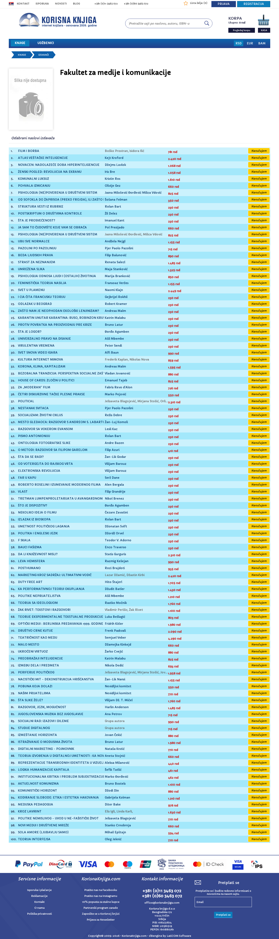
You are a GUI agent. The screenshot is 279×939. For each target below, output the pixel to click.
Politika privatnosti (39, 913)
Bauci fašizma (30, 547)
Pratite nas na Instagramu (100, 896)
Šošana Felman (116, 199)
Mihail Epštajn (115, 832)
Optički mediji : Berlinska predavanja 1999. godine (60, 624)
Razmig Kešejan (116, 561)
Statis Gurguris (115, 554)
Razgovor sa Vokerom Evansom (45, 429)
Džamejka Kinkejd (118, 644)
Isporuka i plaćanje (39, 890)
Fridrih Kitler (114, 624)
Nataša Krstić (115, 749)
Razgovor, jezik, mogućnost (42, 707)
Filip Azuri (112, 450)
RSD (238, 43)
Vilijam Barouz (115, 464)
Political (26, 401)
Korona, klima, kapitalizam (41, 366)
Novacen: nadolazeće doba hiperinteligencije (58, 165)
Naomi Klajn (114, 290)
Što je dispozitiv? (32, 505)
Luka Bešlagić (115, 617)
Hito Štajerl (113, 582)
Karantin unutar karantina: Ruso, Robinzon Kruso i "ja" (67, 318)
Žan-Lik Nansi (115, 679)
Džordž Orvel (114, 533)
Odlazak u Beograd (35, 304)
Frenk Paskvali (115, 630)
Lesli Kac (111, 429)
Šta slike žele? (30, 700)
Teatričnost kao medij (37, 637)
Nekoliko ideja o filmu (37, 512)
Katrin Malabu (115, 318)
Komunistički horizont (37, 790)
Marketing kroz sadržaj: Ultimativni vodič (55, 575)
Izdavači (43, 54)
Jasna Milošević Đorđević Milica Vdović (133, 192)
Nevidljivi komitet (118, 686)
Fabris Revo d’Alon (118, 387)
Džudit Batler (115, 589)
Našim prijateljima (34, 693)
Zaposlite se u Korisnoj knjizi (100, 913)
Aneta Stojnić (115, 756)
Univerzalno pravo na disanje (44, 338)
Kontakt (23, 3)
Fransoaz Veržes (116, 283)
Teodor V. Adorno (118, 540)
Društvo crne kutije (35, 630)
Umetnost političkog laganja (44, 526)
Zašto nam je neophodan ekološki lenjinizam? (58, 311)
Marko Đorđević (116, 776)
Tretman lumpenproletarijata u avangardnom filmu (65, 498)
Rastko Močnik (116, 603)
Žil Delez (111, 213)
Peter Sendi (113, 345)
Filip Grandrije (115, 491)
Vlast (23, 491)
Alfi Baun (112, 352)
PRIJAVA (224, 4)
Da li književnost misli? (38, 554)
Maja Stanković (116, 269)
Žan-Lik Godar (115, 457)
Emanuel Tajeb (116, 380)
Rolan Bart (113, 206)
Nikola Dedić (114, 665)
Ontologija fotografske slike (44, 443)
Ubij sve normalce (34, 241)
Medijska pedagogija (35, 804)
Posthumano (29, 568)
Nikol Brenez (114, 498)
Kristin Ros (112, 179)
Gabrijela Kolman (117, 797)
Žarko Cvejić (114, 651)
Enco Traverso (115, 547)
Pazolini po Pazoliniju (37, 248)
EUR (250, 43)
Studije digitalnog (34, 728)
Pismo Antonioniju (34, 436)
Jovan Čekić (113, 735)
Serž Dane (112, 478)
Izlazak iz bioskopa (34, 519)
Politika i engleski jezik (38, 533)
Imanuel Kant (114, 220)
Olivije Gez (113, 186)
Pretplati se (223, 914)
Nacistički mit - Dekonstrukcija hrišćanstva (56, 679)
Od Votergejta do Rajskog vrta (45, 464)
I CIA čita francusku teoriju (41, 297)
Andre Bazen (114, 443)
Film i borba (28, 151)
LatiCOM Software (179, 936)
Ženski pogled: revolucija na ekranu (49, 172)
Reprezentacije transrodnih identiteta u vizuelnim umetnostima (76, 763)
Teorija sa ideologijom (38, 603)
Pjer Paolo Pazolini (119, 248)
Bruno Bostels (115, 783)
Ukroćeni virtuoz (33, 651)
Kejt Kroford (114, 158)
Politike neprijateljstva (39, 596)
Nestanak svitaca (33, 408)
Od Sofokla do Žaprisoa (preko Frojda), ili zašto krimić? (66, 199)
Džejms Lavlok (115, 165)
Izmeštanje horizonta (37, 735)
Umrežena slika (31, 269)
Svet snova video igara (38, 352)
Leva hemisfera (31, 561)
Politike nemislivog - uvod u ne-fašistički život (58, 818)
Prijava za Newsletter (101, 919)
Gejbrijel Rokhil (116, 297)
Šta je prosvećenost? (36, 220)
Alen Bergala (114, 484)
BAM (262, 43)
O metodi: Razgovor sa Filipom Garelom (52, 450)
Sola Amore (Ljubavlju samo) (43, 832)
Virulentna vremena (36, 345)
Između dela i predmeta (38, 665)
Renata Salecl (115, 262)
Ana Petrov (113, 714)
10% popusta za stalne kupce (100, 902)
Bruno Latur (114, 325)
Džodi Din (112, 790)
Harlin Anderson (117, 707)
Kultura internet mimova (40, 359)
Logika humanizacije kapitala (43, 770)
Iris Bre (110, 172)
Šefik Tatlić (113, 770)
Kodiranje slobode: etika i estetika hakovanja (58, 797)
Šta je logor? (29, 332)
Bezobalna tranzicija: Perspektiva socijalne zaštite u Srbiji (70, 373)
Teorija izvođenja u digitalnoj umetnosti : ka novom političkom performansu (86, 756)
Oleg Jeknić (113, 839)
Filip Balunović (115, 255)
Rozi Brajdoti (115, 568)
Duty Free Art (30, 582)
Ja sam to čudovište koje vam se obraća (52, 227)
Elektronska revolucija (39, 471)
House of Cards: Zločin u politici (46, 380)
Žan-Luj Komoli (116, 422)
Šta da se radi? (31, 457)
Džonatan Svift (116, 526)
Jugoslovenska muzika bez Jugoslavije (50, 714)
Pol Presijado (114, 227)
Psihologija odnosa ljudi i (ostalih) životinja (57, 276)
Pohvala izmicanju (34, 186)
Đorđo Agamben (117, 332)
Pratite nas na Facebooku (100, 890)
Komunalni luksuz (33, 179)
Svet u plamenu (31, 290)
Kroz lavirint (29, 811)
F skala (24, 540)
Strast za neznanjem (36, 262)
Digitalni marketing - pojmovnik (46, 749)
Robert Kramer (116, 304)
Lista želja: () (198, 2)
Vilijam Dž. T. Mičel (119, 700)
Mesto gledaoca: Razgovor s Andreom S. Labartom (63, 422)
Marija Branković (117, 276)
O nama (39, 908)
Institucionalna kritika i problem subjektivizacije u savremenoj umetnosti (83, 776)
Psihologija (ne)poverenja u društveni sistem (57, 192)
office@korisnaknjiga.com (162, 902)
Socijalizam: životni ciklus (40, 415)
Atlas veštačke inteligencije (43, 158)
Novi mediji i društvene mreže (43, 825)
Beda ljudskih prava (35, 255)
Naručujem (259, 151)
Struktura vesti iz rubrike (40, 206)
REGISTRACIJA (253, 4)
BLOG (76, 3)
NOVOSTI (61, 3)
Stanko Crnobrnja (118, 825)
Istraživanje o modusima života (45, 742)
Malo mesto (28, 644)
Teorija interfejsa (34, 839)
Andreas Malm (115, 311)
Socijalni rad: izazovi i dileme (43, 721)
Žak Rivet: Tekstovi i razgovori (44, 610)
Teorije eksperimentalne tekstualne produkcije (60, 617)
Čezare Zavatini (116, 512)
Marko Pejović (115, 394)
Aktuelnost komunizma (38, 783)
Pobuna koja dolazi (35, 686)
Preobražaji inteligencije (40, 658)
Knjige (22, 54)
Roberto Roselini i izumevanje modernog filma (59, 484)
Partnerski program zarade (101, 908)
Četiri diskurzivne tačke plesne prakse (51, 394)
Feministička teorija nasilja (42, 283)
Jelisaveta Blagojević (120, 818)
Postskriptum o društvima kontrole (50, 213)
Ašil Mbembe (114, 338)
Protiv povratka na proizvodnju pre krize (55, 325)
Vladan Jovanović (117, 373)
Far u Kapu (27, 478)
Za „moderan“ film (34, 387)
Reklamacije (39, 896)
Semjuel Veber (115, 637)
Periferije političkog (36, 672)
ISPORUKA (42, 3)
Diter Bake (113, 804)
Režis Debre (113, 415)
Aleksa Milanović (117, 763)
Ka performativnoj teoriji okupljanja (51, 589)
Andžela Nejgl (115, 241)
